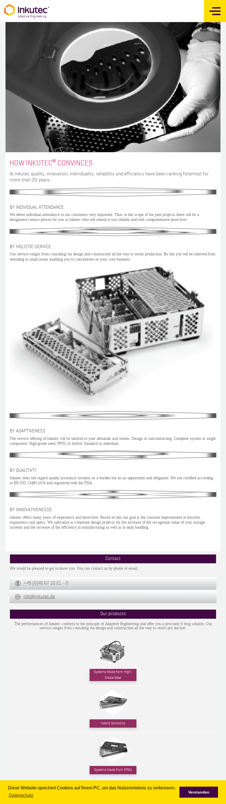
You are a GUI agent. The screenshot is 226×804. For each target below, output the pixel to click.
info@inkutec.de (39, 596)
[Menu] (215, 11)
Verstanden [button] (198, 792)
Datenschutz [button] (21, 795)
